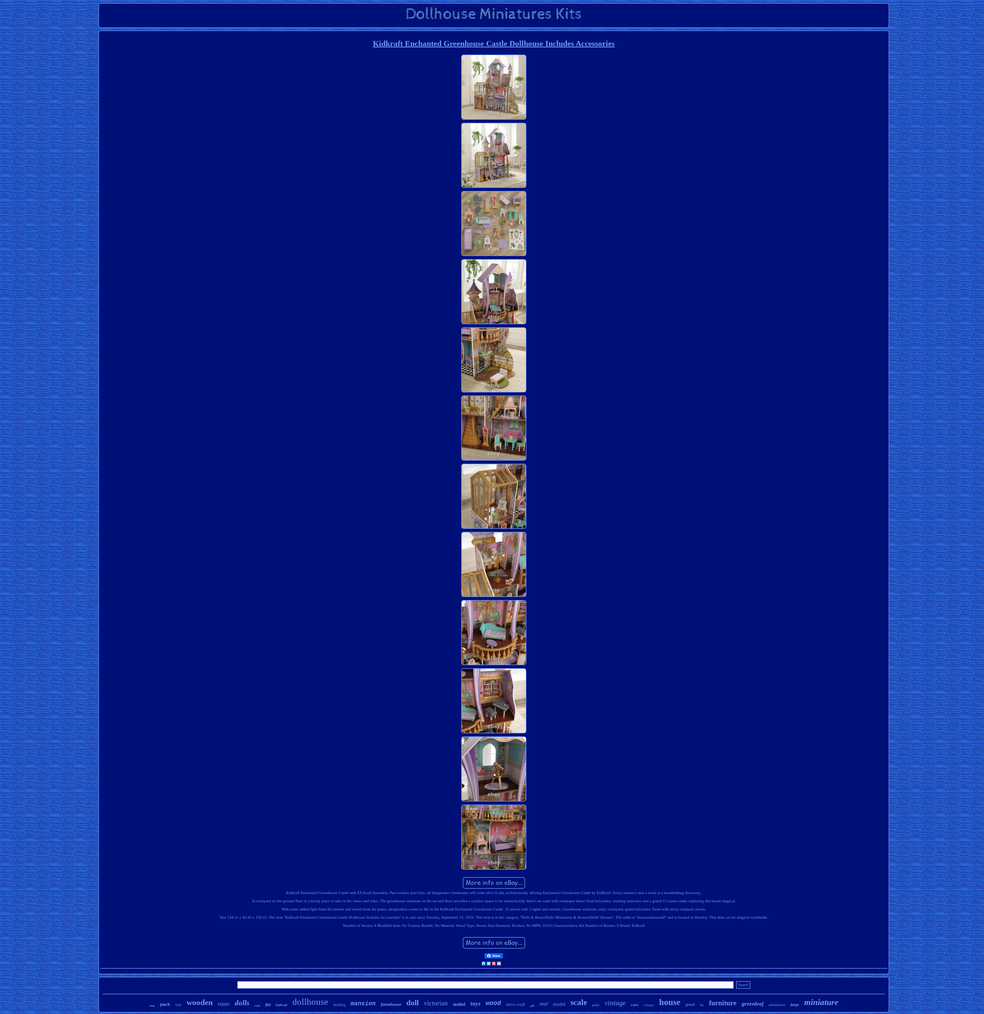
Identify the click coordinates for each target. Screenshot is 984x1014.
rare (634, 1005)
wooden (200, 1002)
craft (257, 1005)
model (559, 1004)
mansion (363, 1003)
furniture (722, 1003)
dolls (242, 1003)
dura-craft (515, 1004)
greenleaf (753, 1003)
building (339, 1005)
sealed (459, 1004)
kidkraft (281, 1005)
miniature (821, 1002)
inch (178, 1005)
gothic (596, 1005)
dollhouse (310, 1002)
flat (268, 1004)
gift (532, 1005)
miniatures (777, 1005)
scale (578, 1002)
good (690, 1004)
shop (152, 1005)
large (795, 1004)
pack (165, 1004)
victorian (436, 1003)
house (669, 1002)
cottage (648, 1005)
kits (702, 1005)
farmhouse (391, 1004)
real (543, 1004)
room (224, 1004)
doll (412, 1002)
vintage (615, 1003)
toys (475, 1003)
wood (493, 1003)
